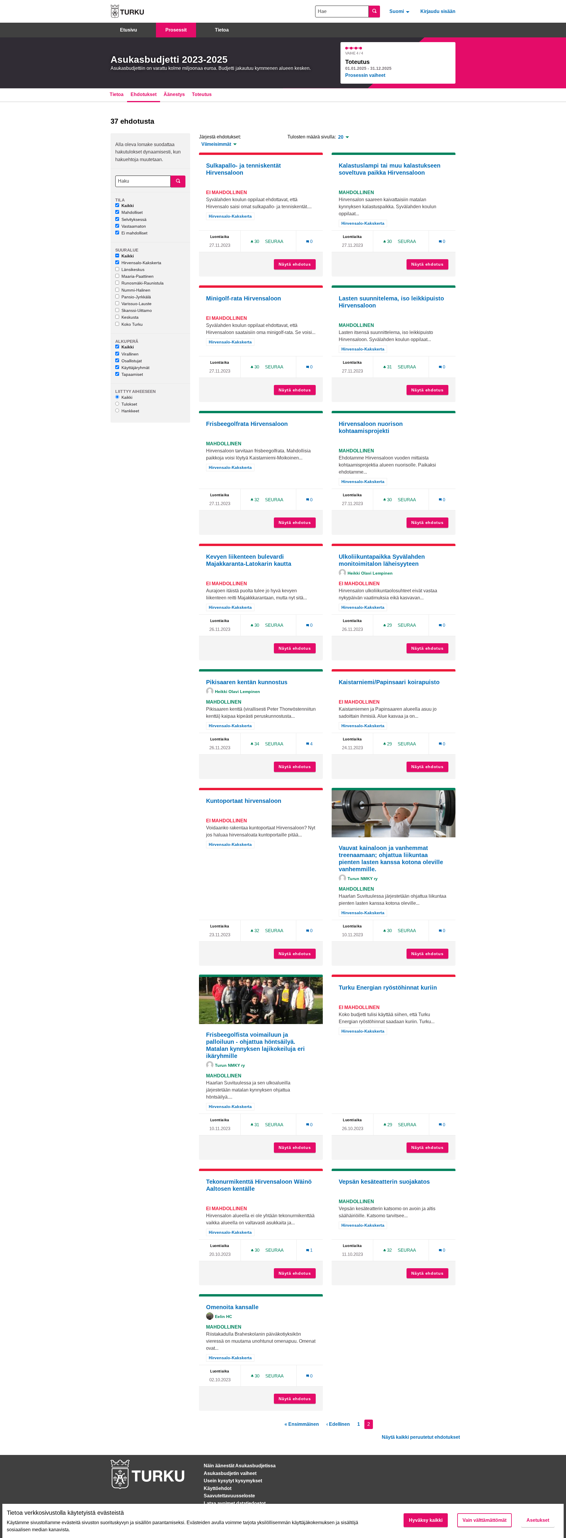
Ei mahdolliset (134, 233)
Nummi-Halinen (135, 290)
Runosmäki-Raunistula (142, 283)
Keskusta (130, 317)
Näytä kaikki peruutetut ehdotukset (421, 1437)
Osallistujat (131, 360)
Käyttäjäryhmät (135, 367)
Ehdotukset (144, 94)
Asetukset (537, 1520)
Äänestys (174, 94)
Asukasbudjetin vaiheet (230, 1473)
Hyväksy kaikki (425, 1520)
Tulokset (129, 404)
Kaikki (127, 205)
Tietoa (222, 29)
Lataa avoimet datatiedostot (235, 1503)
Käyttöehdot (217, 1488)
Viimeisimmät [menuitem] (216, 144)
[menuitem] (400, 11)
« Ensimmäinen (301, 1424)
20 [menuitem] (340, 137)
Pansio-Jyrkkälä (136, 297)
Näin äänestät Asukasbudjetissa (240, 1465)
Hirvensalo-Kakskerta (141, 262)
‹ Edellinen (338, 1424)
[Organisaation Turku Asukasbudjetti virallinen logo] (127, 11)
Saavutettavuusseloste (229, 1495)
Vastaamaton (133, 226)
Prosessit (176, 29)
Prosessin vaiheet (365, 75)
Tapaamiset (132, 374)
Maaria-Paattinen (137, 276)
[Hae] (374, 11)
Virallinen (130, 354)
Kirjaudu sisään (437, 11)
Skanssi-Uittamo (136, 310)
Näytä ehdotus (297, 264)
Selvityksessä (134, 219)
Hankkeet (130, 411)
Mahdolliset (132, 212)
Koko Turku (132, 324)
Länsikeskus (132, 269)
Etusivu (128, 29)
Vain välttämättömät (484, 1520)
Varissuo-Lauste (136, 303)
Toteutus (202, 94)
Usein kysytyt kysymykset (233, 1480)
